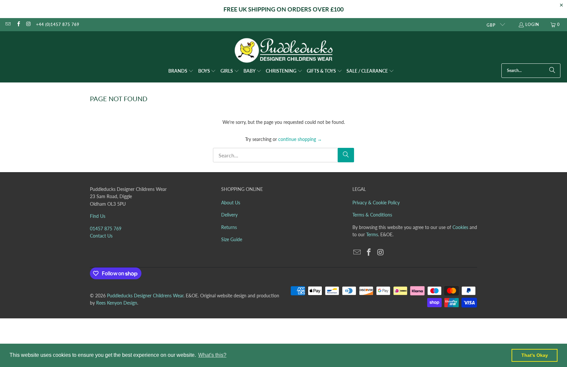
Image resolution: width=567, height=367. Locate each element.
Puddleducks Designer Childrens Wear (145, 295)
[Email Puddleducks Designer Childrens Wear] (7, 24)
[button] (181, 71)
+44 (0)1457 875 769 (57, 24)
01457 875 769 (105, 228)
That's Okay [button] (534, 355)
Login (532, 24)
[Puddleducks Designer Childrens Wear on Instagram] (28, 24)
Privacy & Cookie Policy (376, 202)
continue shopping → (300, 139)
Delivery (229, 215)
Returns (229, 227)
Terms (372, 234)
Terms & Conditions (372, 215)
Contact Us (101, 236)
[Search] (552, 70)
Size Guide (231, 239)
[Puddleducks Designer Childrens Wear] (283, 50)
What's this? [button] (212, 355)
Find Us (97, 216)
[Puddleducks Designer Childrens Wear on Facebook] (18, 24)
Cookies (460, 227)
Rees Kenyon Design (116, 303)
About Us (230, 202)
